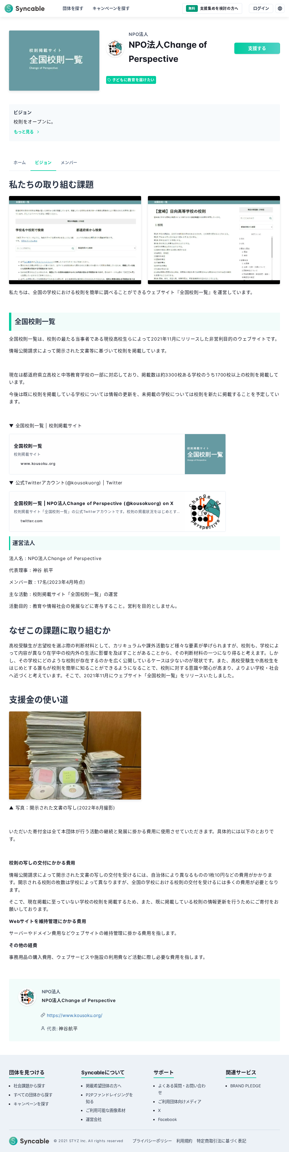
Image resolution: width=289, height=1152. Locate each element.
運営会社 (94, 1119)
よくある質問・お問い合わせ (181, 1089)
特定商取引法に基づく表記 (221, 1140)
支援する (257, 48)
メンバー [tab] (69, 162)
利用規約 (184, 1140)
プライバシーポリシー (152, 1140)
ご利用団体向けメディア (179, 1101)
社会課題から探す (29, 1085)
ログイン (261, 8)
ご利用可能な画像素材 (105, 1110)
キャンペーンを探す (31, 1103)
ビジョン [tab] (43, 162)
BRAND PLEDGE (245, 1085)
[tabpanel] (144, 572)
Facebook (167, 1119)
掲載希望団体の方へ (103, 1085)
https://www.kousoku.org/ (74, 1015)
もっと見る (24, 131)
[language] (279, 8)
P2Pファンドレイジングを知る (109, 1098)
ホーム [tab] (20, 162)
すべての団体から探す (33, 1094)
